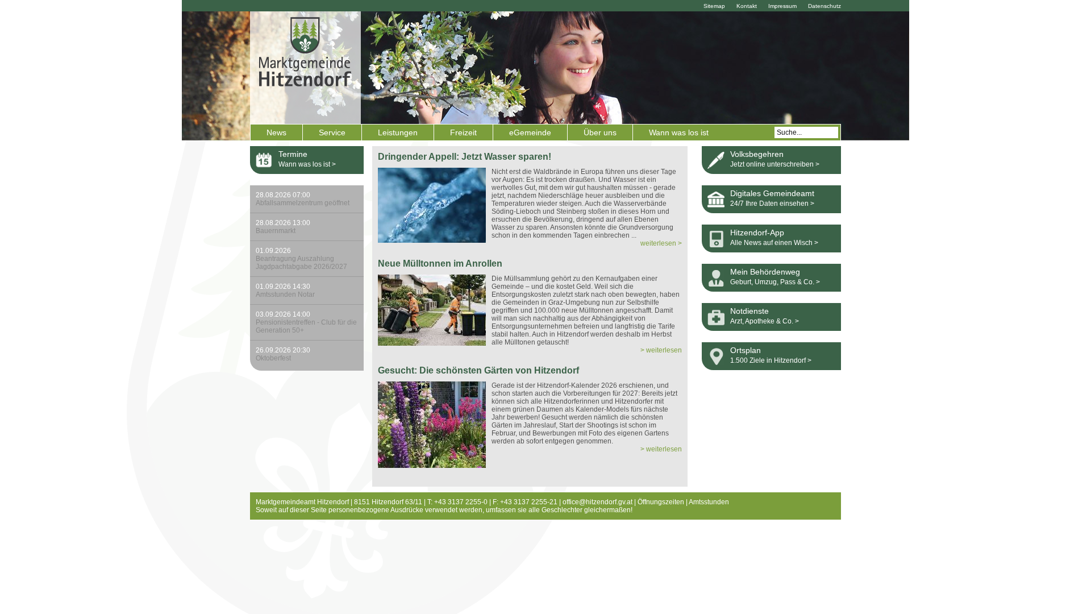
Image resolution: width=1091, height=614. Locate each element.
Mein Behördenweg (765, 271)
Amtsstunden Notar (285, 290)
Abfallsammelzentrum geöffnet (302, 199)
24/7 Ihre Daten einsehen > (772, 204)
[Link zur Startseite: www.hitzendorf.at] (305, 66)
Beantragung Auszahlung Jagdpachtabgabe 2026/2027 (301, 259)
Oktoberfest (283, 354)
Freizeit (463, 132)
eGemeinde (530, 132)
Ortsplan (745, 350)
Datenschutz (824, 6)
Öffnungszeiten (661, 502)
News (276, 132)
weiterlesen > (661, 243)
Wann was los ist (679, 132)
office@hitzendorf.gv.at (597, 502)
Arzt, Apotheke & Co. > (764, 321)
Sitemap (714, 6)
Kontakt (746, 6)
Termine (292, 154)
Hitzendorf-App (757, 232)
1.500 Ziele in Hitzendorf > (770, 360)
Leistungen (398, 132)
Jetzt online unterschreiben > (774, 164)
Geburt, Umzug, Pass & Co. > (775, 282)
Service (332, 132)
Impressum (782, 6)
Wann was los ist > (307, 164)
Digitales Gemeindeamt (772, 193)
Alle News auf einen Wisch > (774, 243)
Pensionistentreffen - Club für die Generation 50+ (306, 322)
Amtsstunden (709, 502)
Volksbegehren (757, 154)
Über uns (600, 132)
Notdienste (749, 311)
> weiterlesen (661, 350)
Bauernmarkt (283, 227)
